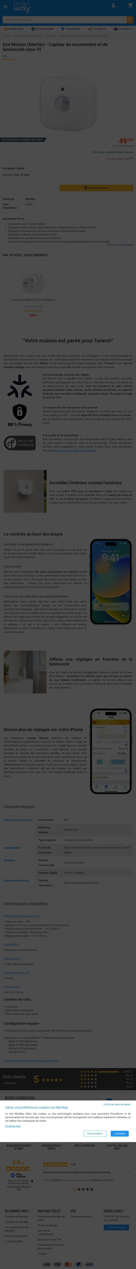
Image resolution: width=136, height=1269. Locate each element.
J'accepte (119, 1133)
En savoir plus (13, 1126)
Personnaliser (95, 1133)
